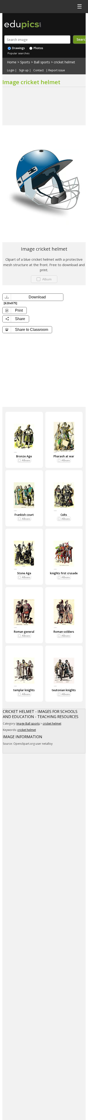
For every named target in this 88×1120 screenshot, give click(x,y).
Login (10, 70)
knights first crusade (64, 573)
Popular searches (18, 53)
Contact (38, 70)
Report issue (56, 70)
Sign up (24, 70)
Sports (25, 62)
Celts (64, 515)
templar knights (24, 690)
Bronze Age (24, 456)
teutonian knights (64, 690)
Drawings (18, 48)
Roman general (24, 632)
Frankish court (24, 515)
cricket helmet (64, 62)
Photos (38, 48)
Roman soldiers (64, 632)
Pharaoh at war (64, 456)
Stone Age (24, 573)
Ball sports (42, 62)
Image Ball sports (28, 724)
